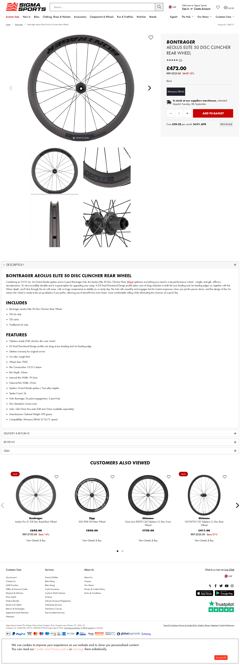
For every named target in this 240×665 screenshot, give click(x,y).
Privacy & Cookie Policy (94, 589)
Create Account (202, 8)
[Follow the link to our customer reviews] (221, 606)
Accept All (221, 657)
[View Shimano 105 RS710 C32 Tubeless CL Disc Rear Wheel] (204, 495)
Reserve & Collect (14, 604)
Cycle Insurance (52, 589)
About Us (89, 569)
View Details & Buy (35, 540)
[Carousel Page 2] (122, 551)
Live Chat (229, 569)
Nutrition (141, 16)
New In (27, 16)
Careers (87, 581)
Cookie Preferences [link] (226, 625)
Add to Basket (213, 113)
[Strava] (210, 586)
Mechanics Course (53, 608)
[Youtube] (227, 586)
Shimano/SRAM (176, 91)
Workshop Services (53, 604)
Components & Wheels (102, 16)
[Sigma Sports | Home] (26, 6)
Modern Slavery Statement (208, 625)
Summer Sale (12, 16)
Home (8, 24)
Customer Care (13, 569)
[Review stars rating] (172, 60)
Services (49, 569)
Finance (48, 596)
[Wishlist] (218, 7)
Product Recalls (12, 600)
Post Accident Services (55, 612)
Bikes (36, 16)
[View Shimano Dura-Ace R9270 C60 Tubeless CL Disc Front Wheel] (148, 495)
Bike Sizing (50, 585)
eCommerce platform (72, 628)
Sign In (185, 8)
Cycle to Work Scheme (55, 592)
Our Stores (89, 585)
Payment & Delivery (14, 592)
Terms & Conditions (92, 592)
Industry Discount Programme (58, 600)
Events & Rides (51, 577)
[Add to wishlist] (151, 37)
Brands (152, 16)
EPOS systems (88, 628)
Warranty (10, 616)
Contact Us (11, 581)
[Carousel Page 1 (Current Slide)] (117, 551)
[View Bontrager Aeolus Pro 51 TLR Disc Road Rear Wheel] (36, 495)
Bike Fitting (50, 581)
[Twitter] (221, 586)
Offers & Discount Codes (17, 589)
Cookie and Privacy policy (51, 649)
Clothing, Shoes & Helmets (57, 16)
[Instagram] (232, 586)
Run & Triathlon (125, 16)
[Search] (159, 7)
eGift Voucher (12, 585)
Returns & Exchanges (15, 608)
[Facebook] (215, 586)
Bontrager (19, 24)
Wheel (130, 282)
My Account (11, 577)
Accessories (80, 16)
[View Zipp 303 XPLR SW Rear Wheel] (92, 495)
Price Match (11, 596)
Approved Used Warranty (17, 612)
